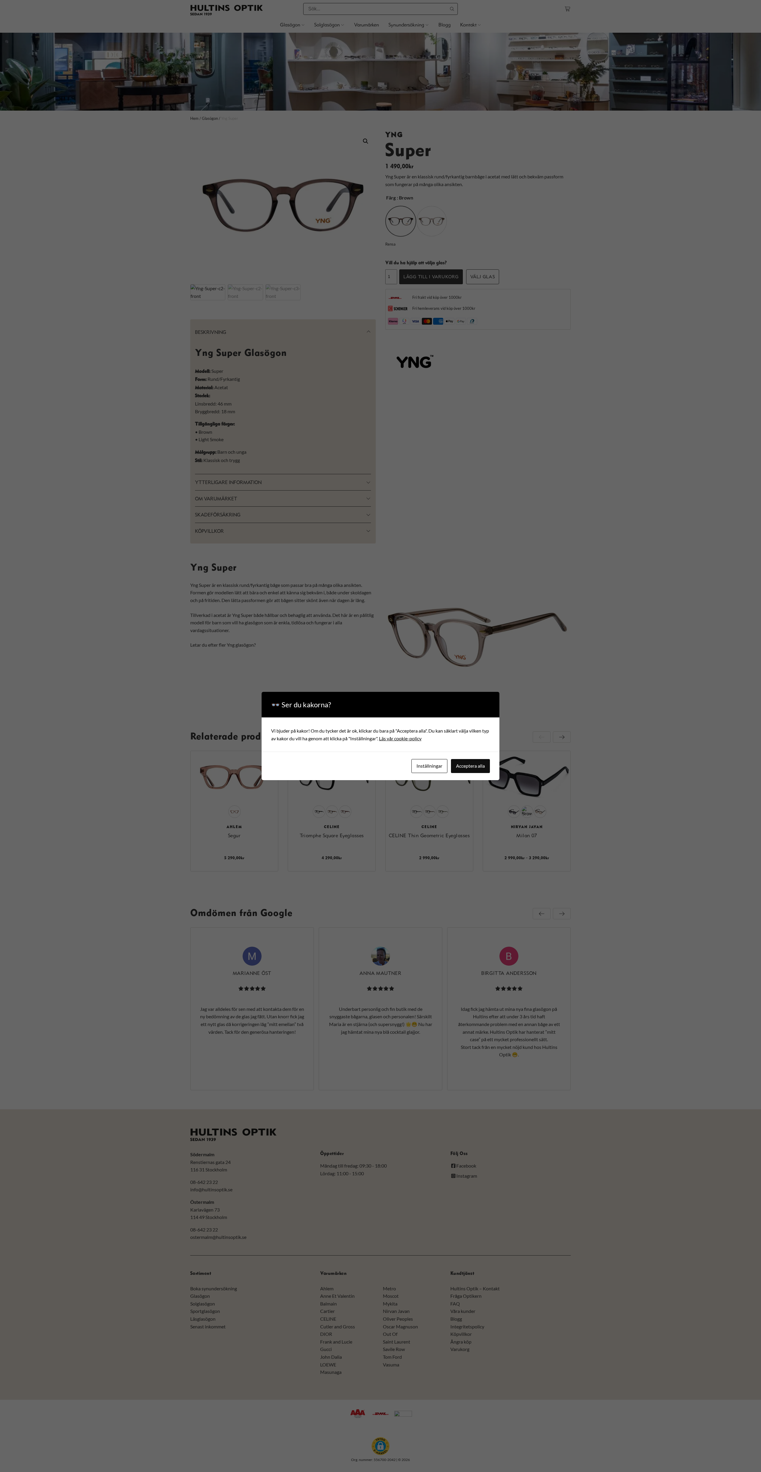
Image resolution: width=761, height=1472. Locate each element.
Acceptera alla (470, 766)
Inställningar (429, 766)
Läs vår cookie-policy (400, 738)
